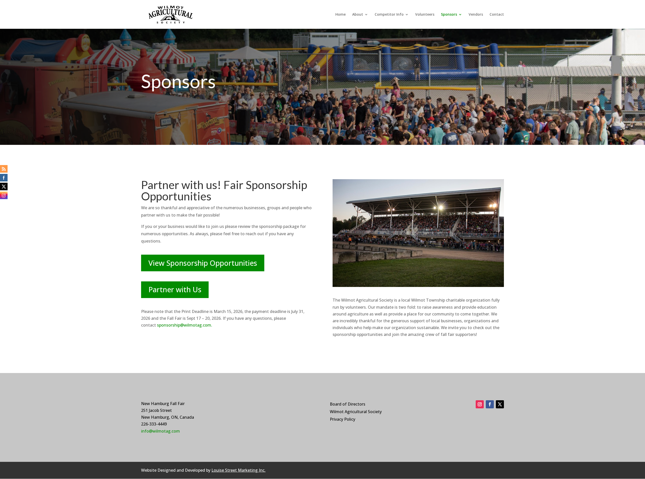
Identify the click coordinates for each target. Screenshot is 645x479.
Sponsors (449, 15)
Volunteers (424, 15)
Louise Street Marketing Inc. (238, 470)
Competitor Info (389, 15)
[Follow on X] (500, 404)
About (357, 15)
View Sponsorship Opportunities (202, 263)
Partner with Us (174, 289)
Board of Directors (347, 404)
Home (340, 15)
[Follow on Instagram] (480, 404)
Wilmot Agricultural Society (356, 412)
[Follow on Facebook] (490, 404)
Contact (497, 15)
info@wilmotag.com (160, 431)
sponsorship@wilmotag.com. (184, 325)
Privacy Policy (342, 419)
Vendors (476, 15)
